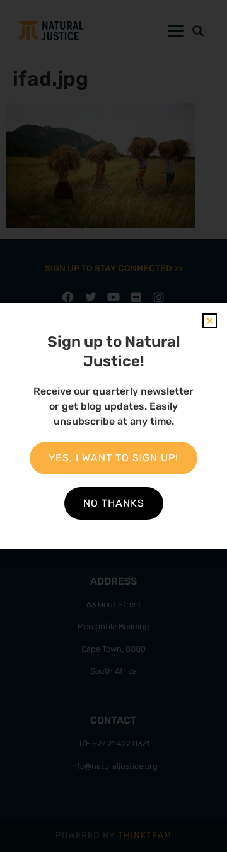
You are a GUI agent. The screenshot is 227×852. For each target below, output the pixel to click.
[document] (113, 426)
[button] (209, 320)
